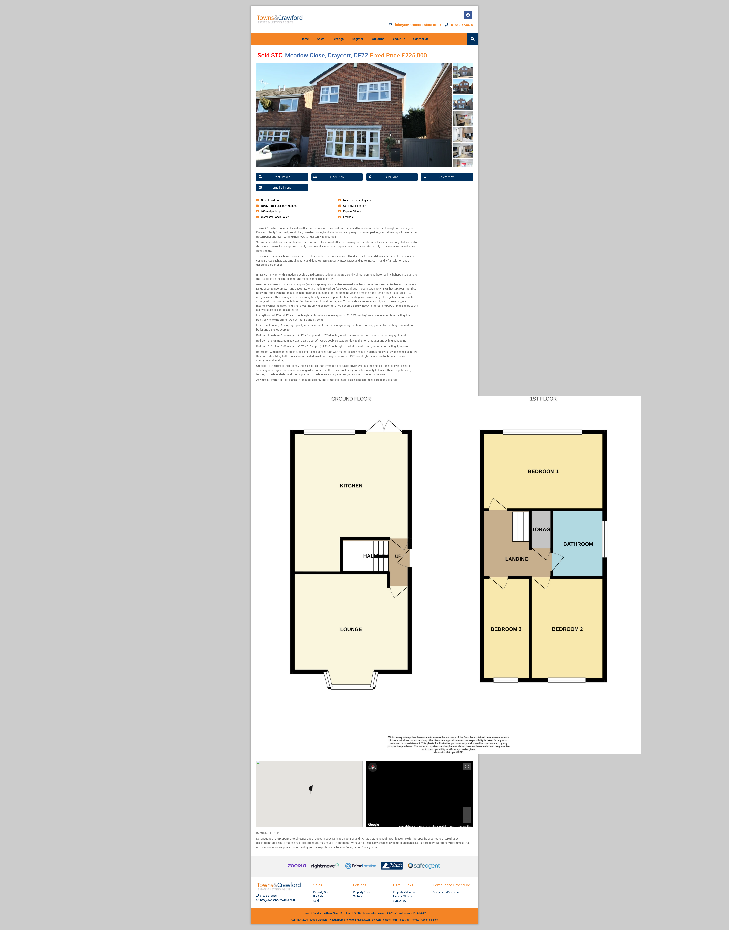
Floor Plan (337, 177)
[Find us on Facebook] (468, 15)
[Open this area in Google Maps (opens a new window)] (373, 824)
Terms (451, 826)
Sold (316, 900)
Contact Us (420, 39)
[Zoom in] (467, 811)
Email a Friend (282, 187)
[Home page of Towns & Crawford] (280, 19)
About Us (399, 39)
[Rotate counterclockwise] (369, 767)
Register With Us (403, 896)
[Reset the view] (373, 767)
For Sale (318, 896)
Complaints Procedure (446, 892)
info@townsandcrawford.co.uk (418, 24)
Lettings (338, 39)
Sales (320, 39)
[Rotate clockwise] (376, 767)
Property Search (322, 892)
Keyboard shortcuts (407, 826)
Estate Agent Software (369, 919)
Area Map (392, 177)
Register (357, 39)
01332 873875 (461, 24)
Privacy (415, 919)
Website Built (336, 919)
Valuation (377, 39)
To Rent (357, 896)
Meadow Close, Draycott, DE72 (312, 55)
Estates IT (392, 919)
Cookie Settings (429, 919)
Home (305, 39)
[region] (419, 794)
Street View (446, 177)
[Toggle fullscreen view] (467, 766)
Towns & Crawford (317, 919)
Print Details (282, 177)
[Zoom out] (467, 819)
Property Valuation (404, 892)
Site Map (404, 919)
